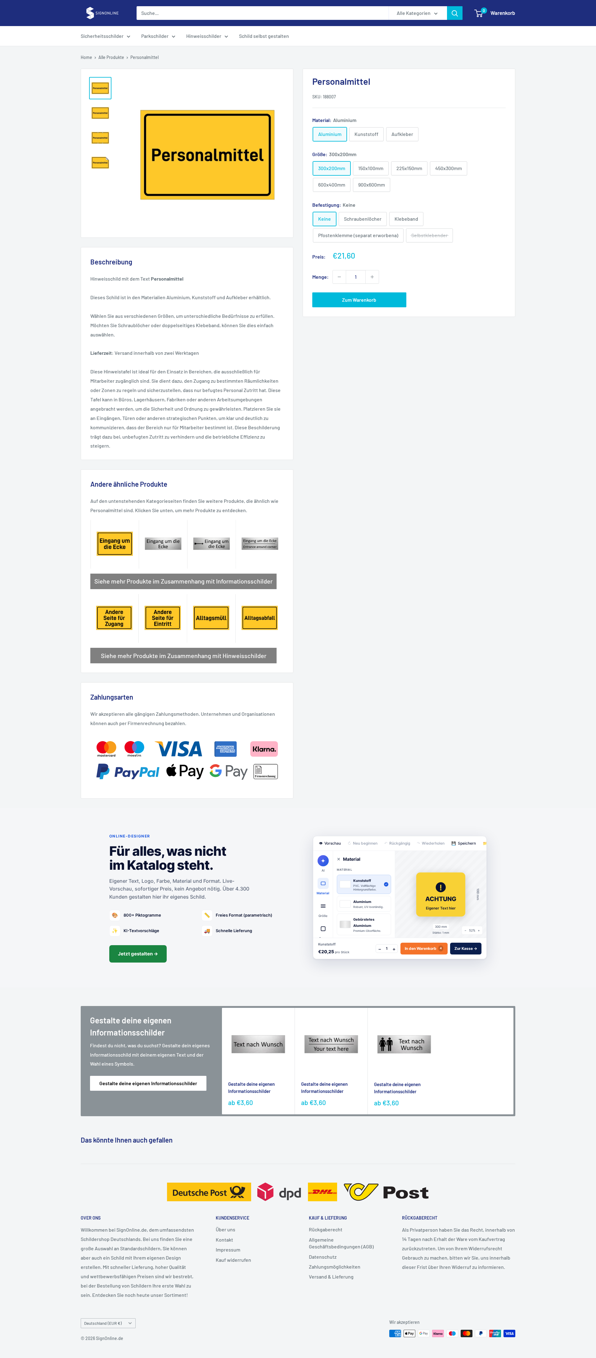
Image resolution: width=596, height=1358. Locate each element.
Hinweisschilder (203, 36)
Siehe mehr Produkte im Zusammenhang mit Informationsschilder (183, 581)
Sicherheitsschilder (102, 36)
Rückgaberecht (325, 1229)
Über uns (225, 1229)
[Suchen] (455, 13)
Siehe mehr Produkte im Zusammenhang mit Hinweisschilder (183, 655)
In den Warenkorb (423, 948)
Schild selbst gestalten (264, 36)
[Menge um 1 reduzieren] (339, 276)
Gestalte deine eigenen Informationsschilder (148, 1083)
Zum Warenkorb (359, 300)
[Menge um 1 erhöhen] (372, 276)
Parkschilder (155, 36)
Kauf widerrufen (233, 1260)
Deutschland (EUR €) (103, 1323)
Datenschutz (322, 1257)
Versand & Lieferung (331, 1276)
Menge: (320, 277)
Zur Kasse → (465, 948)
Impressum (228, 1249)
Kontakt (224, 1240)
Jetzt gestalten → (138, 954)
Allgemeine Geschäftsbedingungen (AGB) (341, 1243)
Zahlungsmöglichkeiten (334, 1267)
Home (86, 57)
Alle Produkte (111, 57)
